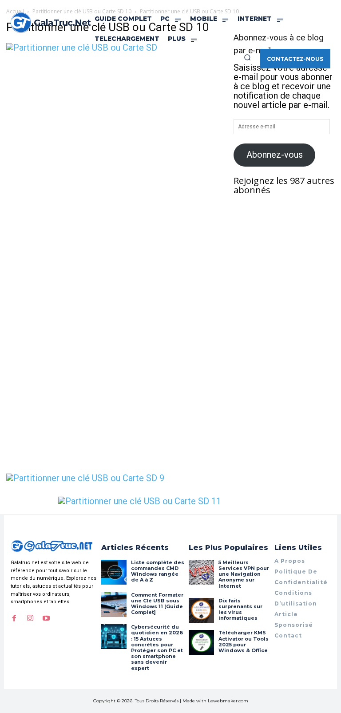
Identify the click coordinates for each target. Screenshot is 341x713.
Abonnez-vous (274, 154)
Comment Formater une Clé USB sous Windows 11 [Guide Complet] (157, 604)
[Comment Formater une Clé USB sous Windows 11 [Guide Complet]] (113, 604)
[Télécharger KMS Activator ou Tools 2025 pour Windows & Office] (201, 642)
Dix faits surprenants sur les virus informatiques (240, 609)
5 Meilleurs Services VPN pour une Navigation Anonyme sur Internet (243, 574)
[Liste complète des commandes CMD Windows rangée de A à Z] (113, 572)
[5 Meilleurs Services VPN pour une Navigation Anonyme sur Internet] (201, 572)
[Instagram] (30, 618)
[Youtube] (46, 618)
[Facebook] (14, 618)
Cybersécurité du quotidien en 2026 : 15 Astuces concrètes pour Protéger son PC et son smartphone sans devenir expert (157, 647)
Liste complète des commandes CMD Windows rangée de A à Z (157, 571)
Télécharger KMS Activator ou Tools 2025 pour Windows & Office (243, 641)
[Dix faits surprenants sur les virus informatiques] (201, 610)
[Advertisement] (113, 119)
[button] (247, 57)
